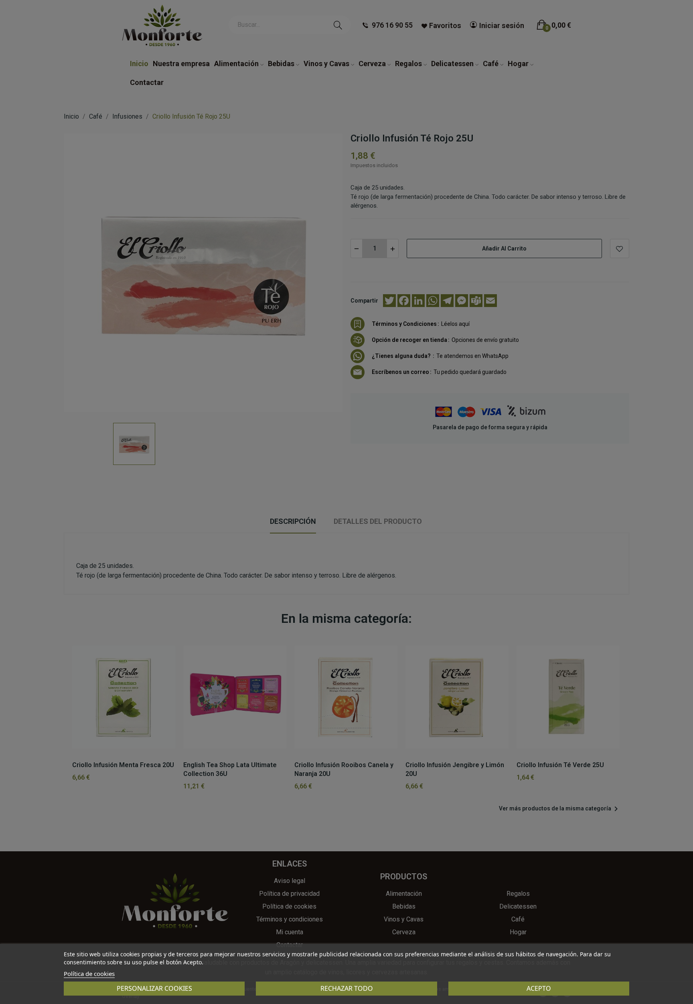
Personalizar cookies (154, 988)
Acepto (539, 988)
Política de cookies (89, 974)
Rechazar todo (346, 988)
